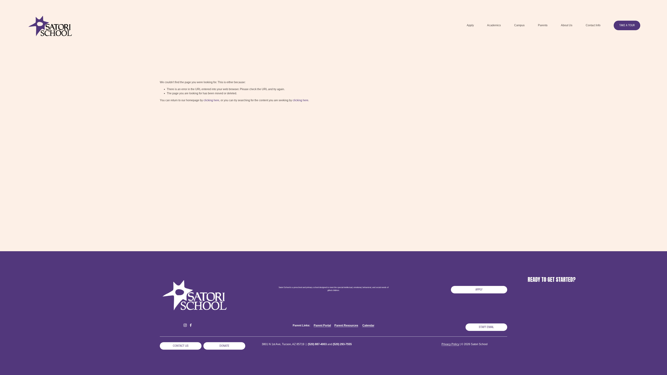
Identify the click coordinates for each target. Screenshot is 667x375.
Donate (224, 345)
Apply (479, 289)
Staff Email (486, 327)
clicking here (211, 100)
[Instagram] (185, 325)
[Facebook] (190, 325)
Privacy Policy (450, 344)
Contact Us (180, 345)
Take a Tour (627, 25)
